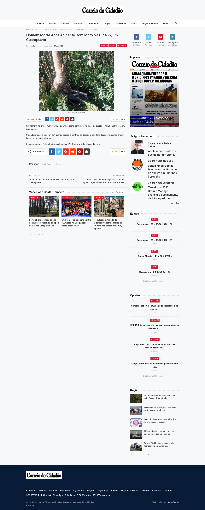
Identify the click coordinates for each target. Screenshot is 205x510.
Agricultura (94, 23)
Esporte (65, 23)
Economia (79, 23)
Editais (134, 23)
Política (53, 23)
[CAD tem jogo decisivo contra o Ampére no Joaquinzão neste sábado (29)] (76, 206)
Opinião (154, 358)
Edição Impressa (150, 23)
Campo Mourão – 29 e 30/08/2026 (155, 256)
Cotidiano (39, 23)
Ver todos (175, 203)
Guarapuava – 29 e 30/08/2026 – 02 (154, 224)
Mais (165, 23)
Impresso (154, 66)
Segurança (120, 23)
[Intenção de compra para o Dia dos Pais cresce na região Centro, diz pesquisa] (136, 422)
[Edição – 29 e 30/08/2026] (154, 94)
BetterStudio (173, 502)
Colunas (145, 490)
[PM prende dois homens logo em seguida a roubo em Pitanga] (136, 434)
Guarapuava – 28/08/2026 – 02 (154, 272)
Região (107, 23)
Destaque (104, 45)
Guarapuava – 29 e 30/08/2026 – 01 (154, 240)
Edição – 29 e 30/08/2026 (154, 117)
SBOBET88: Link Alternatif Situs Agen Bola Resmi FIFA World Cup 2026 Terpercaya (68, 495)
